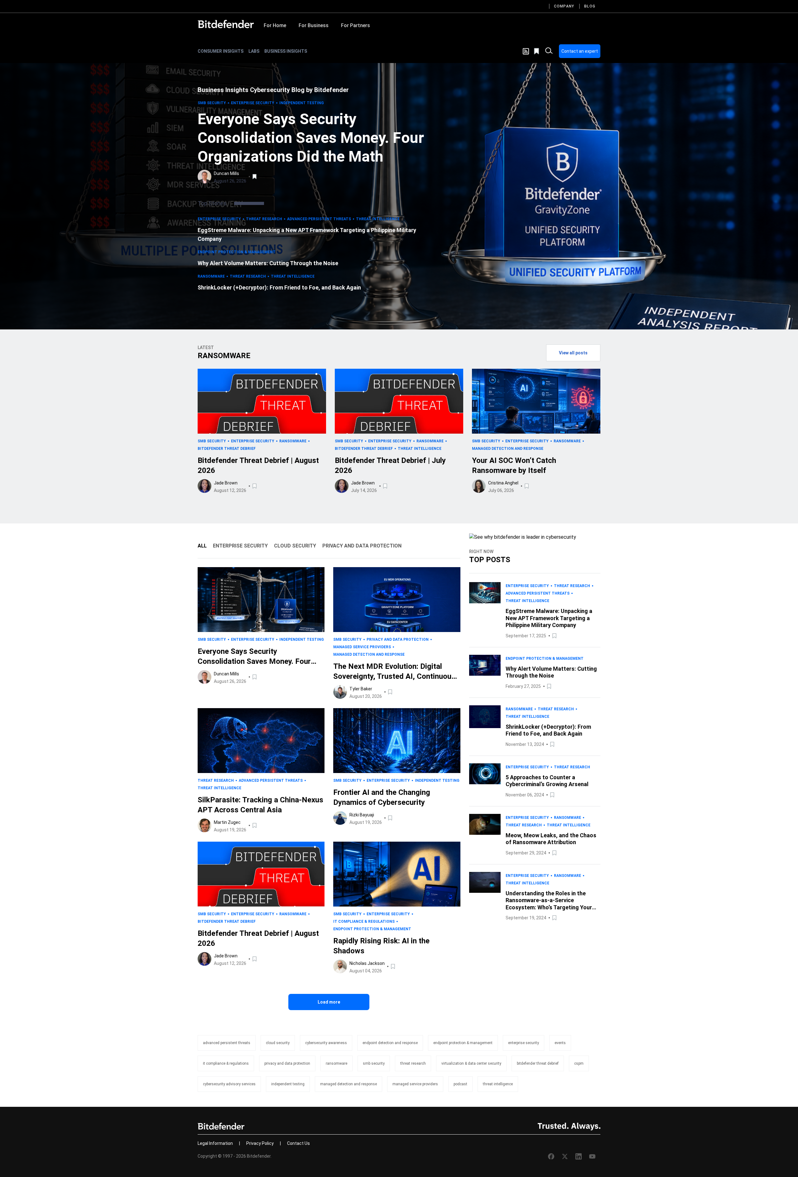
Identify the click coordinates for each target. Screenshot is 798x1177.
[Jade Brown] (204, 486)
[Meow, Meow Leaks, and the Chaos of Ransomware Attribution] (485, 835)
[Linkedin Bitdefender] (578, 1156)
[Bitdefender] (226, 24)
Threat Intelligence (378, 219)
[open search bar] (549, 51)
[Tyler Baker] (340, 692)
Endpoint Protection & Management (237, 252)
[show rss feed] (526, 51)
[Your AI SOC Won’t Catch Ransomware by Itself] (536, 401)
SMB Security (212, 103)
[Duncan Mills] (204, 176)
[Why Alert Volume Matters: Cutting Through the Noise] (485, 672)
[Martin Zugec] (204, 825)
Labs (253, 51)
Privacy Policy (260, 1143)
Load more (329, 1001)
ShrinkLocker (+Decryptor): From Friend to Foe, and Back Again (279, 287)
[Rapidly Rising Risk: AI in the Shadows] (396, 874)
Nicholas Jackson (367, 963)
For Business (314, 25)
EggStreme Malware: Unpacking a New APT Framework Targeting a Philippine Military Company (307, 234)
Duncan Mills (226, 173)
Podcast (460, 1084)
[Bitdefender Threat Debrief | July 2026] (399, 401)
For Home (275, 25)
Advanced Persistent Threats (319, 219)
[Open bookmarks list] (537, 51)
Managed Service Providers (362, 647)
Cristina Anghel (503, 482)
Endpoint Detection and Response (390, 1043)
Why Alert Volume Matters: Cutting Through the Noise (268, 263)
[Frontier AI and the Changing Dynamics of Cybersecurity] (396, 740)
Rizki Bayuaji (361, 814)
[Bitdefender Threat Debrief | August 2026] (262, 401)
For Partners (355, 25)
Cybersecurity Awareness (326, 1043)
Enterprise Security (252, 103)
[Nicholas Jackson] (340, 966)
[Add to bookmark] (254, 176)
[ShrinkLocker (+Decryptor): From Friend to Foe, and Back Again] (485, 726)
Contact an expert (579, 51)
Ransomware (211, 276)
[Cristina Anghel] (479, 486)
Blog (589, 6)
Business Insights (285, 51)
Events (560, 1043)
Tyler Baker (360, 688)
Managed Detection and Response (507, 448)
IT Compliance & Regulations (364, 921)
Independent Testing (301, 103)
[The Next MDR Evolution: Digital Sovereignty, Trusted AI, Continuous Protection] (396, 599)
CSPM (579, 1063)
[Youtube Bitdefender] (592, 1156)
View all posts (573, 352)
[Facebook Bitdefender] (551, 1156)
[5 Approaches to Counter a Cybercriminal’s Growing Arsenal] (485, 781)
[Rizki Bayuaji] (340, 818)
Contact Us (298, 1143)
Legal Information (215, 1143)
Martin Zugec (227, 822)
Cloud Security (278, 1043)
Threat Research (264, 219)
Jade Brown (226, 482)
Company (564, 6)
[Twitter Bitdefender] (564, 1156)
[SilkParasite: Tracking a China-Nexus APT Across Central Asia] (261, 740)
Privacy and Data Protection (398, 639)
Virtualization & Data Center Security (471, 1063)
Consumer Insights (220, 51)
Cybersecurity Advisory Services (229, 1084)
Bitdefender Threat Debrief (227, 448)
